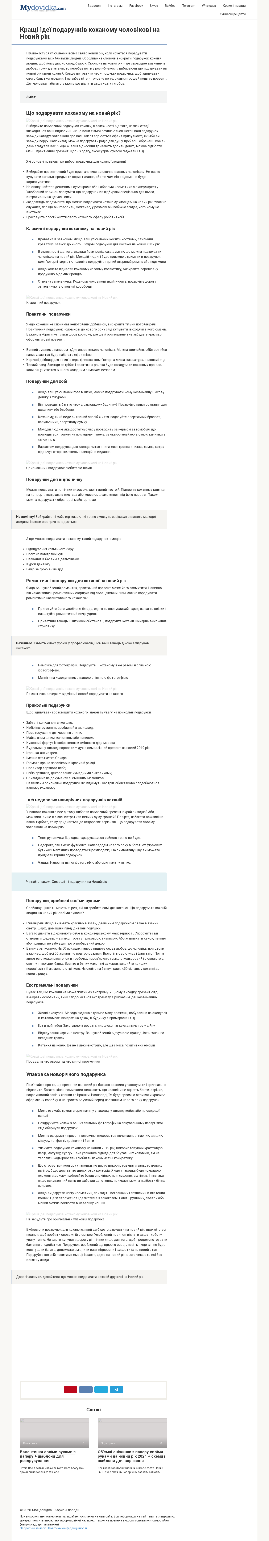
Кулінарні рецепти (232, 14)
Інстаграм (115, 6)
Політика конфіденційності (67, 1528)
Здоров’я (94, 6)
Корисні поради (234, 6)
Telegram (188, 6)
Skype (154, 6)
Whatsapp (209, 6)
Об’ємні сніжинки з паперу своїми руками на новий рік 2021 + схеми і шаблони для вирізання (131, 1456)
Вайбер (170, 6)
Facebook (136, 6)
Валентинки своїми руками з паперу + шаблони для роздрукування (47, 1456)
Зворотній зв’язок (33, 1528)
